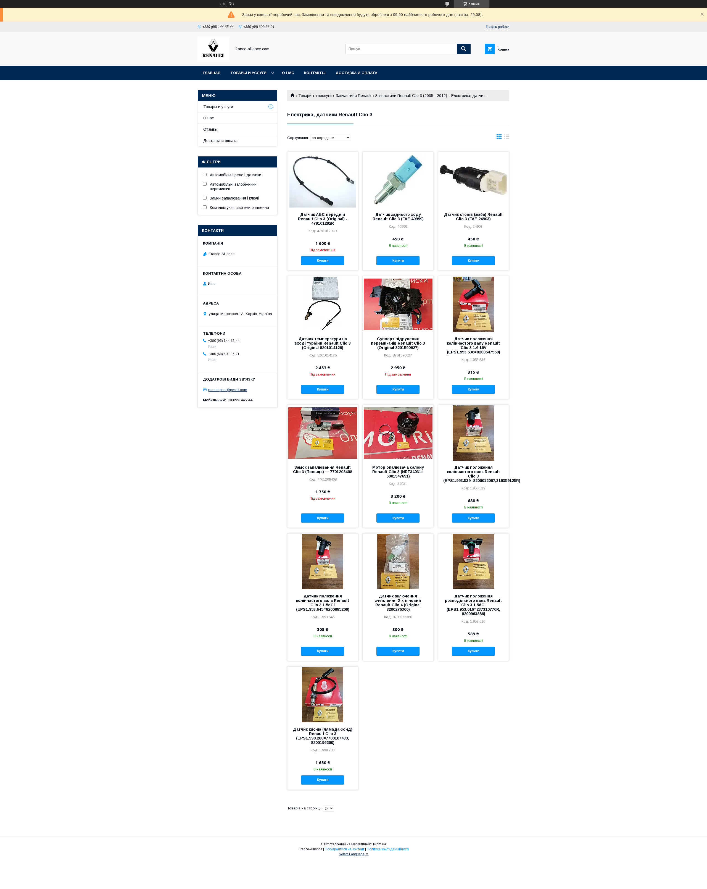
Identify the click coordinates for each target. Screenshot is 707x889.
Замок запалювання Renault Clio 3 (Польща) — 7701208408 (322, 469)
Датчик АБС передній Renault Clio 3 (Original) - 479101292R (322, 218)
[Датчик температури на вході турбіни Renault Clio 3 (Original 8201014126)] (322, 304)
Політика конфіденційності (388, 849)
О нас (288, 73)
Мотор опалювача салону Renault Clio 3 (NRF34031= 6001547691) (398, 471)
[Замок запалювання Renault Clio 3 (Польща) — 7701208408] (322, 432)
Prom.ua (379, 844)
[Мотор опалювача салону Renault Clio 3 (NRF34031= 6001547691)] (398, 432)
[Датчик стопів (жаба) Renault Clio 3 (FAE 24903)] (473, 179)
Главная (211, 73)
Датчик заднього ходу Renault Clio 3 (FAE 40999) (398, 216)
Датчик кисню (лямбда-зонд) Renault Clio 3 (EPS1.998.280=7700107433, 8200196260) (322, 736)
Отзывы (210, 129)
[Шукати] (464, 49)
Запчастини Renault (353, 95)
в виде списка (506, 138)
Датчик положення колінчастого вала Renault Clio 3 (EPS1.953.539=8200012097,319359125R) (473, 474)
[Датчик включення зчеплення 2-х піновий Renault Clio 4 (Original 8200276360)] (398, 561)
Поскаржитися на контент (344, 849)
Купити (322, 261)
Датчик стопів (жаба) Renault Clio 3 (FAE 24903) (473, 216)
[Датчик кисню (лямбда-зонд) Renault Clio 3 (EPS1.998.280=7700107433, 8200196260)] (322, 694)
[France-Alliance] (213, 58)
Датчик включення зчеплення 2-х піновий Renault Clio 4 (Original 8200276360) (398, 603)
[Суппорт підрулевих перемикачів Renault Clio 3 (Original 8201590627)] (398, 304)
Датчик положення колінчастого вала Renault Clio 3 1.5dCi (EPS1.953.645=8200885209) (322, 603)
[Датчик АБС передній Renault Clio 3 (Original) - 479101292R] (322, 179)
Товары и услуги (248, 73)
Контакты (315, 73)
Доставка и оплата (356, 73)
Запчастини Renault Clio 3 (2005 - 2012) (411, 95)
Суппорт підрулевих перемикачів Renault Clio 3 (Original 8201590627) (398, 343)
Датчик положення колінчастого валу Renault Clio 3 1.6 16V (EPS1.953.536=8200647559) (473, 345)
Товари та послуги (315, 95)
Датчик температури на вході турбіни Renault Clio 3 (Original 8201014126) (322, 343)
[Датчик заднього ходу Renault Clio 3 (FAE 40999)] (398, 179)
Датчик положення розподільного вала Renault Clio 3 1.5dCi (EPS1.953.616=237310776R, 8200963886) (473, 605)
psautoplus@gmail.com (227, 390)
